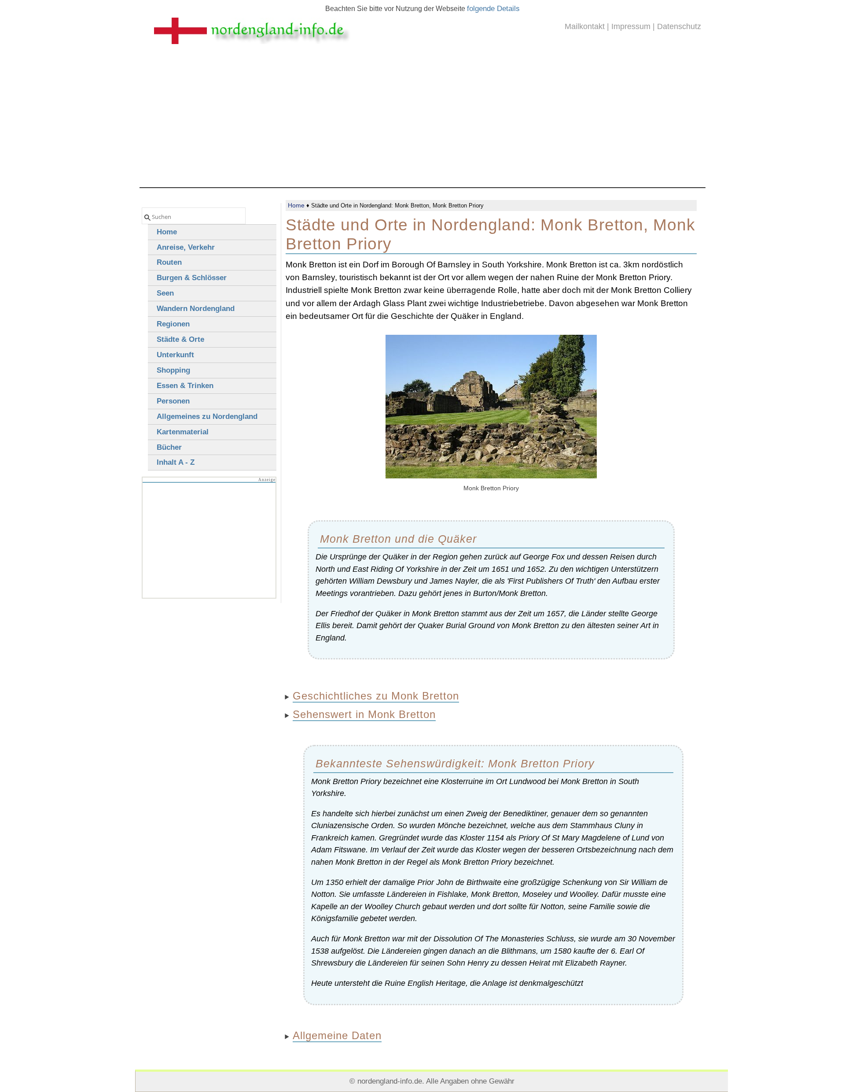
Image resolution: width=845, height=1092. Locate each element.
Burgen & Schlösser (192, 278)
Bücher (169, 447)
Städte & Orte (180, 339)
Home (296, 205)
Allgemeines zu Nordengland (207, 416)
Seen (165, 293)
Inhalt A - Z (176, 462)
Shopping (173, 370)
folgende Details (493, 8)
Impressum (630, 26)
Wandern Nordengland (196, 308)
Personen (173, 401)
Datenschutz (679, 26)
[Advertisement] (422, 121)
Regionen (173, 324)
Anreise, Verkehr (186, 247)
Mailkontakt (585, 26)
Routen (169, 262)
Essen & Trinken (185, 385)
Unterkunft (175, 355)
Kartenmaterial (183, 432)
